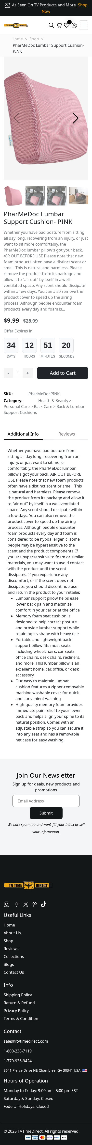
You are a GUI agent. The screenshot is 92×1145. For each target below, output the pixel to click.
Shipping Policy (18, 995)
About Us (12, 933)
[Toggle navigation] (83, 25)
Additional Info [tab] (23, 434)
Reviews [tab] (66, 434)
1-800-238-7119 (18, 1051)
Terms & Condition (21, 1018)
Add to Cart (63, 373)
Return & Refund (19, 1002)
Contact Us (14, 972)
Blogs (9, 964)
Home (17, 39)
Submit (46, 813)
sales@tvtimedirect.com (26, 1041)
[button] (75, 118)
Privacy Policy (16, 1010)
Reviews (11, 948)
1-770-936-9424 (18, 1061)
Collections (14, 956)
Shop (34, 39)
